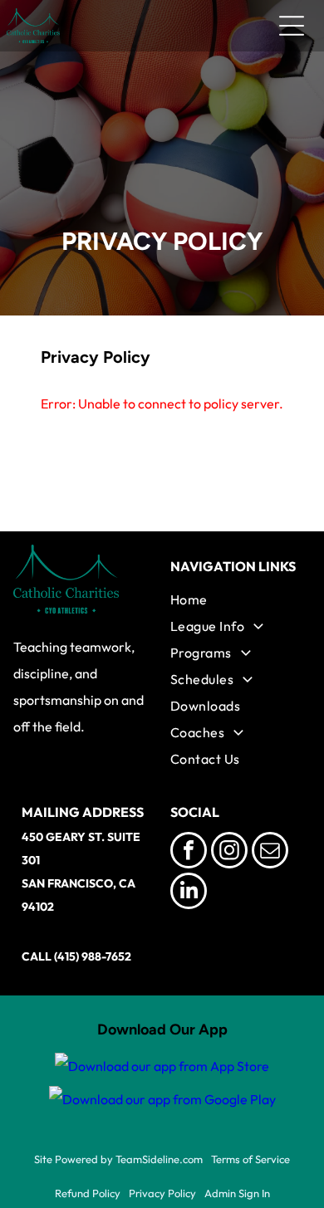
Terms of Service (250, 1159)
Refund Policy (87, 1193)
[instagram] (229, 852)
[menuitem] (236, 599)
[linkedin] (188, 893)
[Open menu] (291, 25)
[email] (270, 852)
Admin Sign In (237, 1193)
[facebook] (188, 852)
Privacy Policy (162, 1193)
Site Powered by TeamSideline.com (118, 1159)
